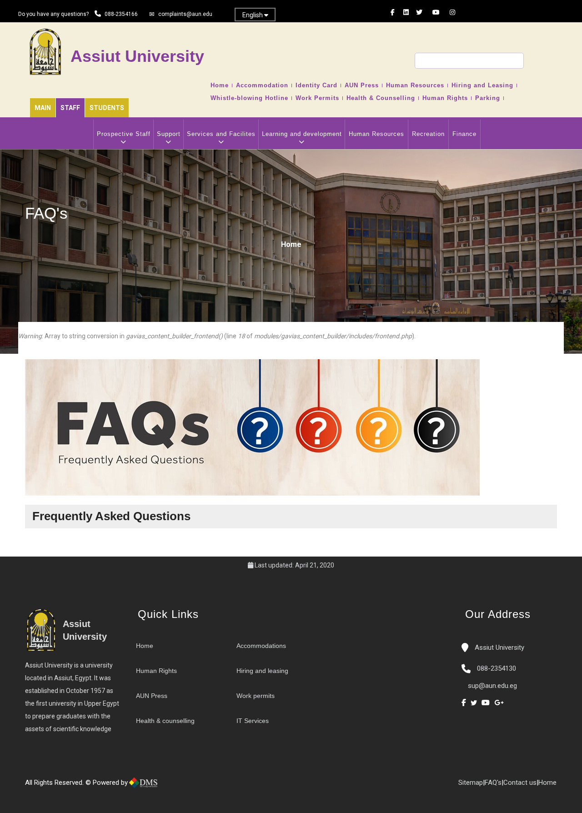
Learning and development (302, 133)
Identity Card (316, 85)
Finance (464, 133)
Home (220, 85)
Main (43, 107)
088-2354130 (496, 668)
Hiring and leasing (262, 670)
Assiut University (498, 647)
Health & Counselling (380, 98)
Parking (487, 98)
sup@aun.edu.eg (491, 686)
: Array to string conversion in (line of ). (217, 336)
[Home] (172, 786)
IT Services (252, 720)
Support (169, 133)
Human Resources (415, 85)
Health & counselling (165, 720)
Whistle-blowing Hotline (249, 98)
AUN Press (362, 85)
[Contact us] (181, 786)
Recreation (428, 133)
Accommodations (261, 645)
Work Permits (317, 98)
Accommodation (262, 85)
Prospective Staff (124, 133)
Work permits (255, 695)
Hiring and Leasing (482, 85)
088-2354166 (121, 14)
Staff (70, 107)
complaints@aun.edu (185, 14)
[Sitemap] (200, 786)
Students (107, 107)
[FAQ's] (191, 786)
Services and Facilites (221, 133)
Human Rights (445, 98)
